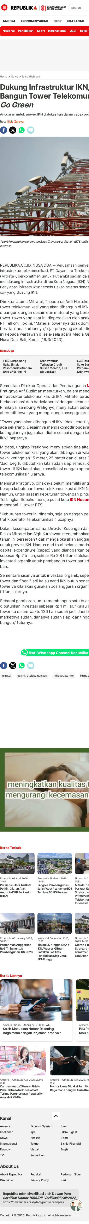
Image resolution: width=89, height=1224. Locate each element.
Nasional (9, 30)
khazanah (75, 21)
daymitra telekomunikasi (32, 675)
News (14, 76)
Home (3, 76)
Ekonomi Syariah (34, 21)
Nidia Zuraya (15, 121)
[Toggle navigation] (4, 7)
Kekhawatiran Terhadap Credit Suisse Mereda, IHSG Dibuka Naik (54, 366)
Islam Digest (69, 1132)
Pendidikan (26, 30)
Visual (34, 1149)
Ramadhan (37, 1155)
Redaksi (35, 1174)
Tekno (34, 1143)
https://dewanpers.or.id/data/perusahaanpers (33, 1202)
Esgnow (5, 1149)
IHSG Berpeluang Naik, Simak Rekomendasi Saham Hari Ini (17, 366)
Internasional (57, 30)
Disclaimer (7, 1180)
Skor (64, 1126)
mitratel (6, 675)
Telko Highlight (31, 76)
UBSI (73, 30)
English (65, 1149)
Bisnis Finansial (71, 1143)
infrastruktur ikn (63, 675)
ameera (9, 21)
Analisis (35, 1137)
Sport (41, 30)
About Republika (11, 1174)
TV (2, 1155)
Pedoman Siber (71, 1174)
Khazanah (6, 1132)
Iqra (33, 1132)
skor (57, 21)
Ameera (5, 1126)
